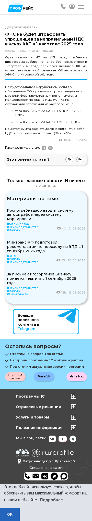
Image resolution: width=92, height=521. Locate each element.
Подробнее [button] (51, 500)
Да (69, 159)
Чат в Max (77, 376)
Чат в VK (44, 376)
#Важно (47, 51)
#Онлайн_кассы (15, 51)
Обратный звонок (15, 376)
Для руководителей (21, 27)
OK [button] (10, 514)
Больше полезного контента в (28, 322)
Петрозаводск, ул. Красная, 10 (49, 461)
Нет (80, 159)
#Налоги (34, 51)
